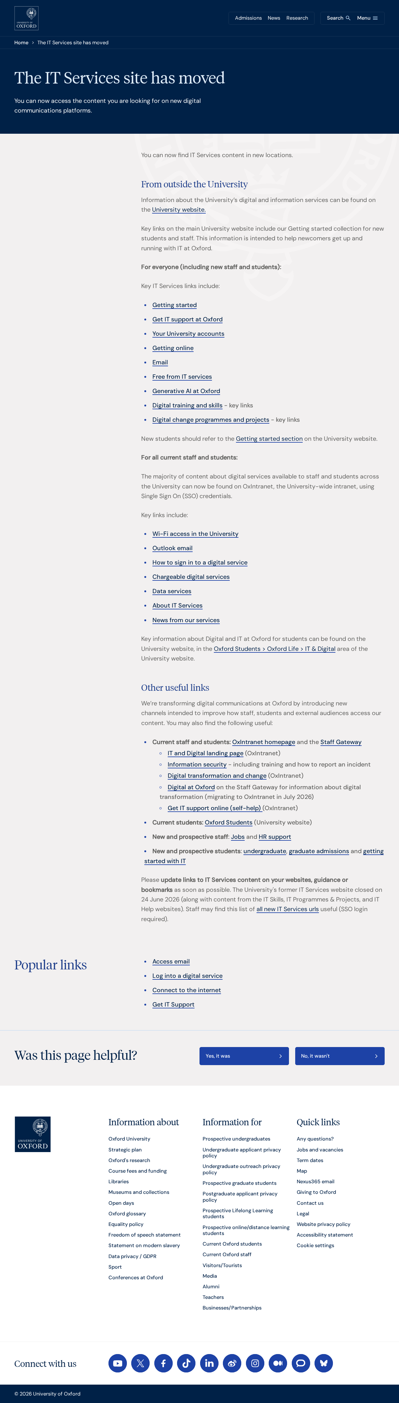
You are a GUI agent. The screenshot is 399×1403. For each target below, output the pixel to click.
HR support (275, 837)
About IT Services (177, 605)
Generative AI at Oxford (186, 391)
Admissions (248, 18)
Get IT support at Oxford (187, 319)
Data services (171, 591)
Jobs (238, 837)
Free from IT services (182, 377)
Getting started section (269, 439)
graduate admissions (319, 851)
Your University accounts (188, 334)
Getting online (173, 348)
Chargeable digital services (191, 577)
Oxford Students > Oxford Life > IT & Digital (274, 649)
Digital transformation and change (217, 776)
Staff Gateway (341, 742)
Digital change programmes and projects (210, 420)
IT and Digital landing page (205, 753)
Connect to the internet (186, 990)
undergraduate (264, 851)
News (274, 18)
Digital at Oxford (191, 787)
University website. (179, 210)
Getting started (174, 305)
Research (297, 18)
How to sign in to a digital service (200, 562)
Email (160, 362)
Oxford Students (228, 822)
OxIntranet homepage (263, 742)
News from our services (186, 620)
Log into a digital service (187, 976)
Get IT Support (173, 1004)
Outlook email (172, 548)
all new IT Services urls (288, 909)
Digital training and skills (187, 405)
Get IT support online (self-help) (215, 808)
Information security (197, 764)
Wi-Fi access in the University (195, 534)
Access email (171, 961)
